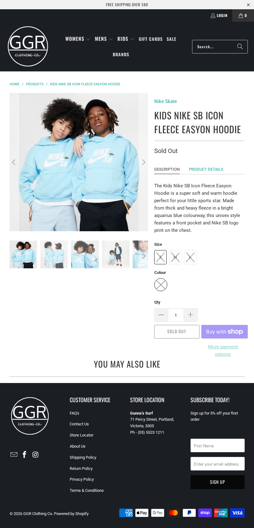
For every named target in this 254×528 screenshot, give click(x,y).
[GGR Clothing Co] (28, 46)
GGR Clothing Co (37, 513)
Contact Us (79, 424)
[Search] (240, 46)
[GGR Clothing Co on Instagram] (35, 455)
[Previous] (14, 162)
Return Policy (81, 468)
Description (167, 169)
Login (222, 15)
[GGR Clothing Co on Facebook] (24, 455)
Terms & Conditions (87, 490)
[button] (78, 39)
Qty (157, 302)
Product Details (206, 169)
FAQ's (74, 413)
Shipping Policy (83, 457)
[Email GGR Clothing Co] (14, 455)
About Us (77, 446)
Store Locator (81, 435)
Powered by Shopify (71, 513)
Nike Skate (165, 101)
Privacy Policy (82, 479)
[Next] (143, 162)
